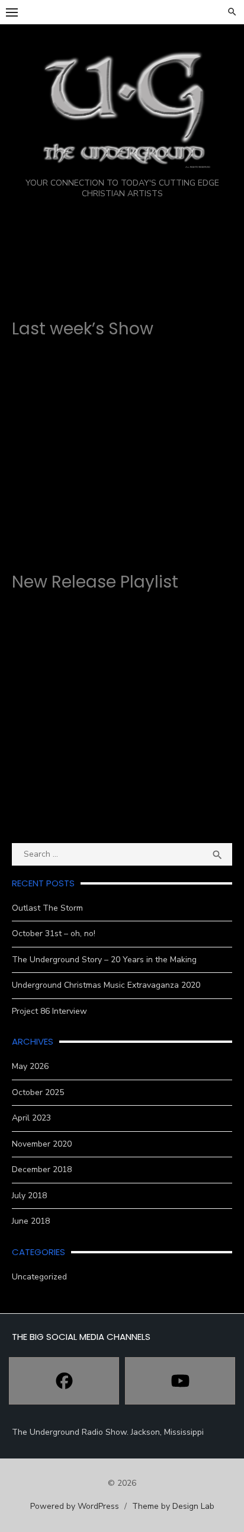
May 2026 (30, 1066)
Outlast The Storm (47, 908)
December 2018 (42, 1169)
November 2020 (42, 1144)
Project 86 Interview (49, 1011)
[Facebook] (64, 1381)
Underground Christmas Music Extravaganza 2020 (106, 985)
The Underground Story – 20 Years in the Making (104, 959)
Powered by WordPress (74, 1506)
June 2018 (31, 1221)
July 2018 (29, 1195)
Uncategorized (39, 1276)
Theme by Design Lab (173, 1506)
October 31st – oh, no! (53, 933)
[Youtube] (180, 1381)
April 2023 (31, 1118)
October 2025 (38, 1092)
